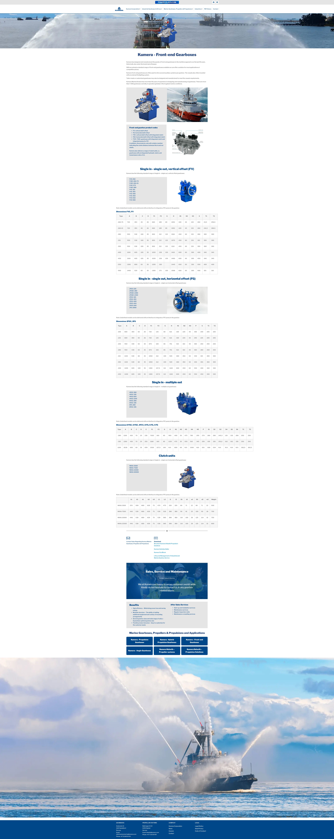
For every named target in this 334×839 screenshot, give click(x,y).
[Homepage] (119, 9)
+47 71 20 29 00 (152, 834)
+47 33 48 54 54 (125, 836)
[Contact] (139, 538)
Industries (198, 9)
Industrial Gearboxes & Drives (151, 9)
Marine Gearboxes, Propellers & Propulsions (178, 9)
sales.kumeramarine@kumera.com (126, 834)
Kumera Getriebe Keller (161, 549)
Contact (215, 9)
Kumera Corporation (132, 9)
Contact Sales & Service (167, 578)
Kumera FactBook (160, 552)
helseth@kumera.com (152, 832)
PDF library (207, 9)
